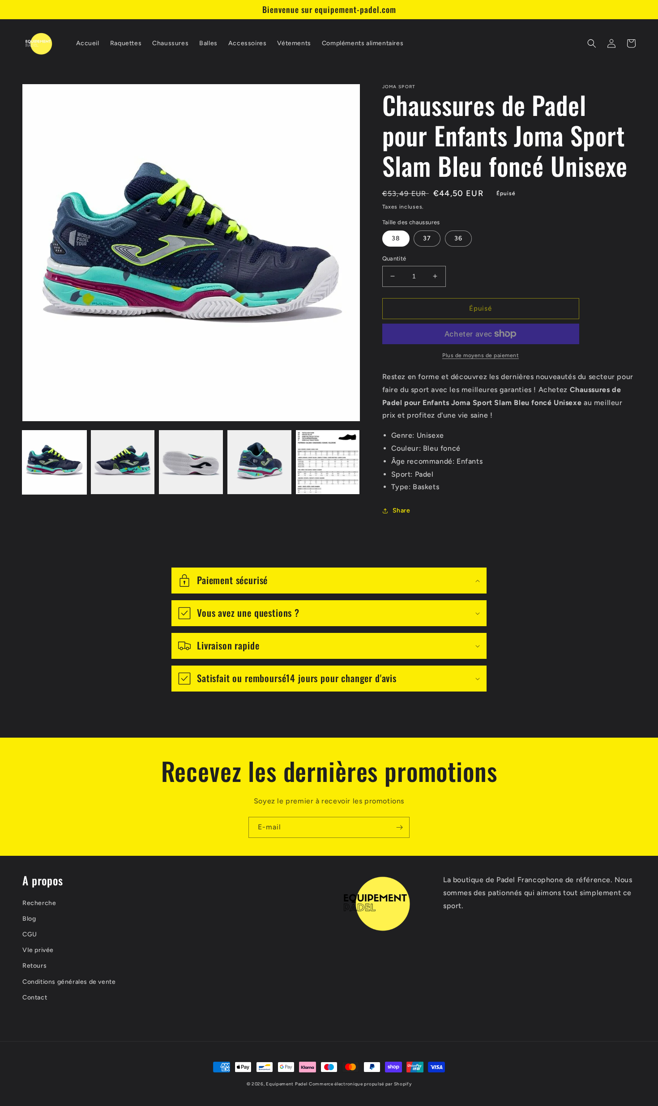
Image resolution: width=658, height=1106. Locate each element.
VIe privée (38, 950)
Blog (29, 918)
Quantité (394, 258)
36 (458, 238)
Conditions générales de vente (68, 982)
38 (396, 238)
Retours (34, 965)
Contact (34, 997)
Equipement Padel (286, 1084)
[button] (592, 43)
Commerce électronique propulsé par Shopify (360, 1084)
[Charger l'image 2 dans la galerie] (123, 462)
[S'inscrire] (399, 827)
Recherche (39, 903)
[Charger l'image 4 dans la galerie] (259, 462)
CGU (29, 934)
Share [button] (401, 510)
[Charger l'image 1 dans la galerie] (54, 462)
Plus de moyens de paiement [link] (480, 355)
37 (427, 238)
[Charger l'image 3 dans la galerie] (191, 462)
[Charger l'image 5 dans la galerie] (328, 462)
